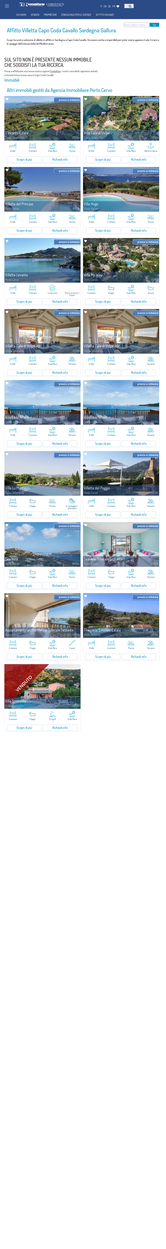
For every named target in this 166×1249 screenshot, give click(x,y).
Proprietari (50, 14)
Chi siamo (21, 14)
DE (109, 6)
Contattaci (55, 71)
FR (114, 6)
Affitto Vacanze (105, 14)
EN (105, 6)
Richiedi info (60, 159)
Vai (154, 24)
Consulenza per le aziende (76, 14)
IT (101, 6)
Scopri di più (24, 159)
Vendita (35, 14)
